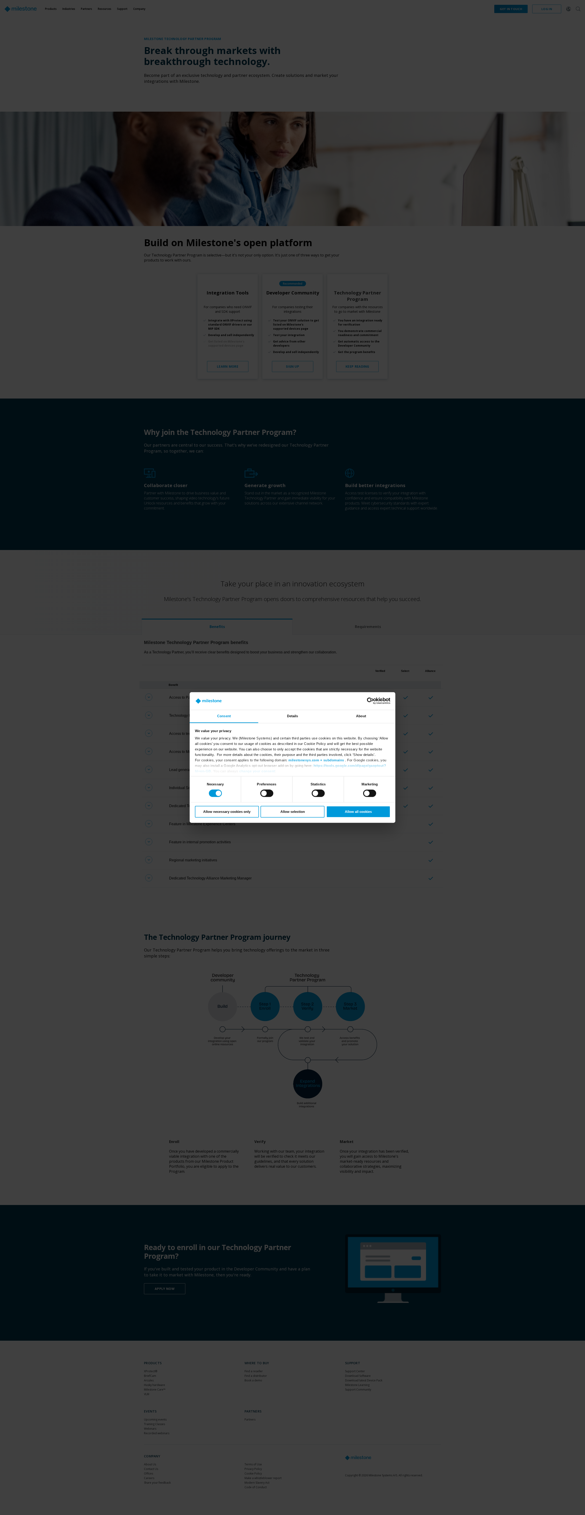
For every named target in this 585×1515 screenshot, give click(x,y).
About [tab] (361, 716)
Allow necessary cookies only (226, 812)
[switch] (266, 793)
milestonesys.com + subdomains (316, 760)
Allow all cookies (358, 812)
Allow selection (292, 812)
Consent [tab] (224, 716)
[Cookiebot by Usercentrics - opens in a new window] (370, 701)
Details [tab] (292, 716)
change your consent (257, 771)
